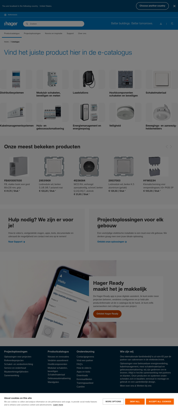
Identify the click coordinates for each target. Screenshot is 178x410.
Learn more (58, 405)
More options (113, 402)
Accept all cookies (160, 402)
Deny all (135, 402)
